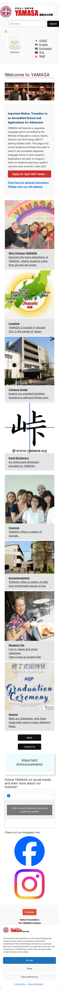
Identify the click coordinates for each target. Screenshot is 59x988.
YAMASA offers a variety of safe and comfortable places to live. (28, 582)
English (43, 44)
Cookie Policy (20, 984)
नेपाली (42, 56)
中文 (41, 52)
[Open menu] (6, 31)
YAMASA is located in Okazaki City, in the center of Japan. (27, 327)
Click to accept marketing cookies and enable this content (29, 810)
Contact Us (29, 746)
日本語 (43, 40)
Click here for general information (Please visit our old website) (28, 184)
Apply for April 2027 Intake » (29, 174)
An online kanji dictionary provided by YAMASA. (24, 462)
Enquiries (29, 912)
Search (53, 23)
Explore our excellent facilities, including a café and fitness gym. (29, 393)
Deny (29, 968)
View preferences (29, 977)
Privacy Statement (35, 984)
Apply (29, 737)
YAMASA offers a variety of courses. (25, 531)
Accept (29, 960)
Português (45, 48)
